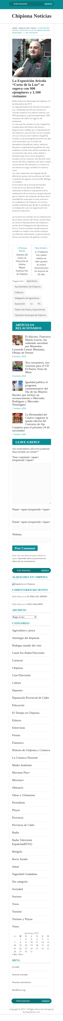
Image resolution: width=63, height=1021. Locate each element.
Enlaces (16, 720)
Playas (16, 810)
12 (43, 942)
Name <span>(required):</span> (31, 509)
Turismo (17, 911)
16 (26, 945)
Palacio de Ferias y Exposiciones (30, 309)
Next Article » (41, 248)
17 (31, 945)
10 (31, 942)
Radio (15, 832)
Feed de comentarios (21, 982)
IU (31, 303)
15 (20, 945)
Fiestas (16, 735)
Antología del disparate (25, 638)
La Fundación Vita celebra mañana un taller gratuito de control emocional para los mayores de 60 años (41, 263)
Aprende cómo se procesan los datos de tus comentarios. (29, 560)
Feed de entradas (20, 974)
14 (15, 945)
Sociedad (17, 889)
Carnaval (17, 660)
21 (15, 948)
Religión (17, 851)
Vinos (15, 926)
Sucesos (16, 896)
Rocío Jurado (20, 859)
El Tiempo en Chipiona (25, 712)
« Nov (14, 954)
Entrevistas (18, 727)
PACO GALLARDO (35, 604)
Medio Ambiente (22, 765)
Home (14, 28)
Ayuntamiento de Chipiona (28, 286)
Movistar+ (18, 780)
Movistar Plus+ (21, 772)
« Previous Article (22, 249)
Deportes (17, 690)
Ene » (21, 954)
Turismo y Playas (22, 919)
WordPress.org (19, 990)
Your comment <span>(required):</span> (25, 458)
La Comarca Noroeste (25, 757)
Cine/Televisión (21, 675)
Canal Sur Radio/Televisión (28, 652)
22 (20, 948)
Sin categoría (19, 881)
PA (39, 303)
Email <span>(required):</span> (31, 521)
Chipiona (19, 292)
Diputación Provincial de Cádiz (30, 697)
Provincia (17, 817)
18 (37, 945)
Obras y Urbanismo (23, 795)
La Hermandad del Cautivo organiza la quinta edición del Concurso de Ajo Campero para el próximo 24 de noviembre (31, 422)
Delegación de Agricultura (27, 298)
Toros (15, 904)
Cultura (16, 682)
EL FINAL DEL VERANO (37, 596)
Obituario (17, 787)
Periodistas (18, 802)
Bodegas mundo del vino (26, 645)
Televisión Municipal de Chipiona (30, 315)
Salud (15, 866)
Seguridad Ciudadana (24, 874)
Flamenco (18, 742)
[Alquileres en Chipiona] (23, 583)
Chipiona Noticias (31, 16)
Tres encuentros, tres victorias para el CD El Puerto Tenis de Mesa (37, 367)
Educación (18, 705)
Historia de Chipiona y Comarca (31, 750)
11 (37, 942)
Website (17, 534)
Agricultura (32, 281)
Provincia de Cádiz (23, 825)
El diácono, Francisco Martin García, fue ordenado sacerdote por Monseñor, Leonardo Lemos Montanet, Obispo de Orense (31, 344)
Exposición (20, 303)
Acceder (16, 967)
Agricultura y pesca (27, 28)
